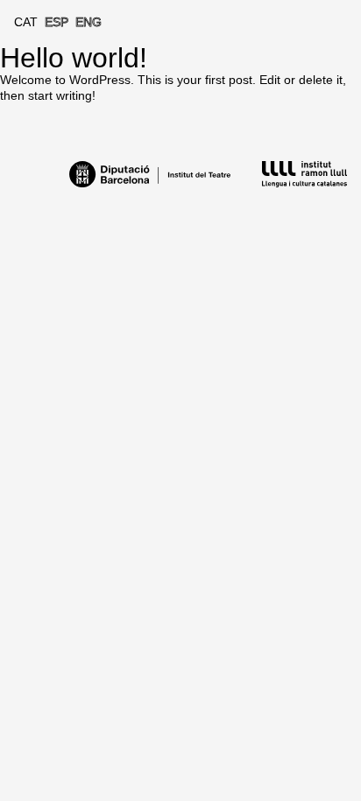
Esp (56, 22)
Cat (26, 22)
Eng (88, 22)
